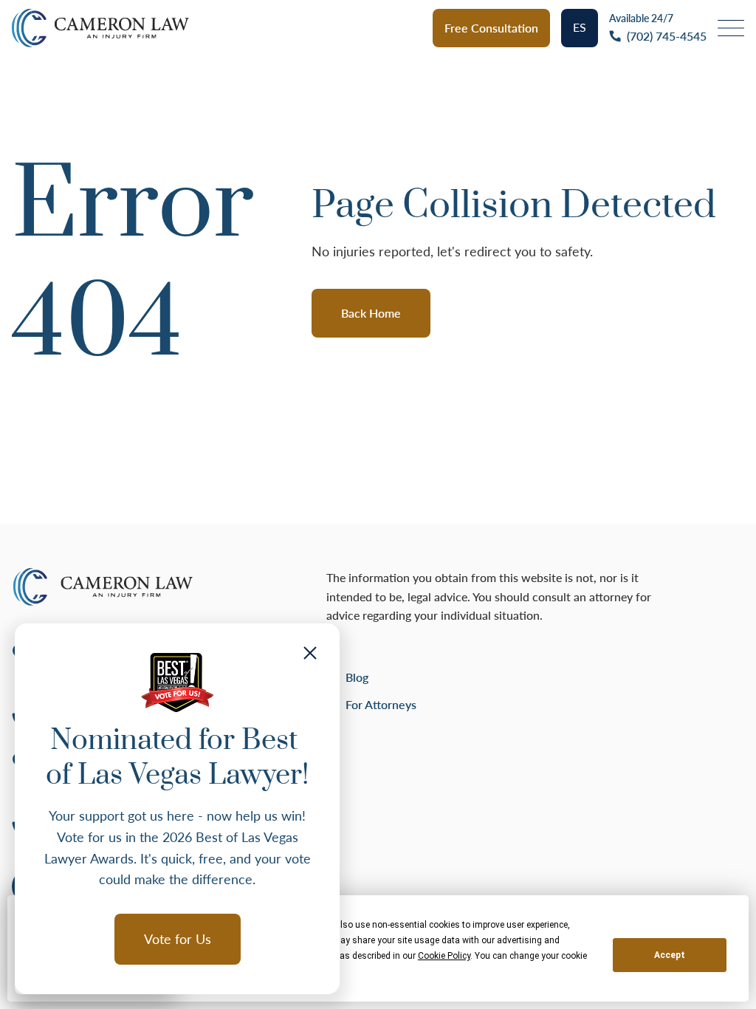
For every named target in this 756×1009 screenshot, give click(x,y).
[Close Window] (310, 653)
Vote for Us (177, 939)
